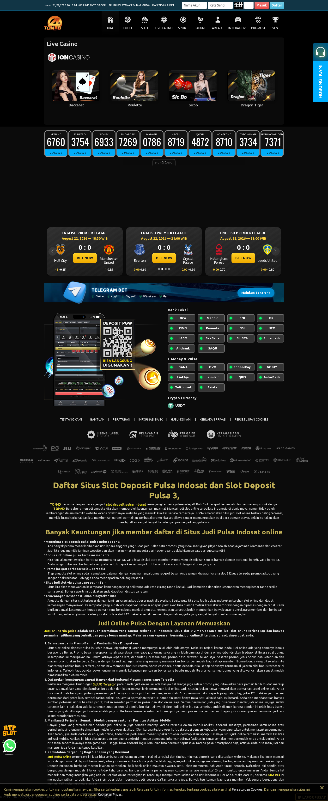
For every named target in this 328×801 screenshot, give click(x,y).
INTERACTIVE (237, 28)
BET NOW (134, 258)
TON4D (55, 504)
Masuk (261, 5)
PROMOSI (258, 28)
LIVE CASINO (164, 28)
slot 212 (274, 775)
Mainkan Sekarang (256, 292)
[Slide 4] (169, 269)
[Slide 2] (162, 269)
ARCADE (218, 28)
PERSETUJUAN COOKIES (251, 419)
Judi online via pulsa (60, 630)
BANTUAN (97, 419)
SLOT (145, 28)
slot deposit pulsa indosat (126, 504)
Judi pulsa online (59, 756)
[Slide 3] (166, 269)
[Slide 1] (159, 269)
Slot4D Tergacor (104, 684)
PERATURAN (121, 419)
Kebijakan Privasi (110, 794)
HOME (110, 28)
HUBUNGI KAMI (181, 419)
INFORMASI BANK (151, 419)
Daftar (277, 5)
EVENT (275, 28)
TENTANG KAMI (71, 419)
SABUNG (201, 28)
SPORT (183, 28)
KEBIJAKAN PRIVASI (213, 419)
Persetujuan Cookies (247, 789)
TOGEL (128, 28)
